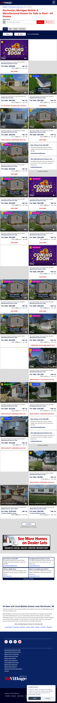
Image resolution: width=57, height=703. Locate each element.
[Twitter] (15, 641)
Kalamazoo (16, 627)
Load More (29, 524)
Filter (7, 34)
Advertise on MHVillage (43, 171)
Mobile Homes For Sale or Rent (16, 6)
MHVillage (5, 6)
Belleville (22, 627)
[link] (8, 66)
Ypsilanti (37, 627)
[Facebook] (10, 641)
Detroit (32, 627)
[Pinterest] (19, 641)
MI (25, 6)
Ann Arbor (43, 627)
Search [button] (41, 22)
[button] (4, 22)
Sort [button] (21, 34)
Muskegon (49, 627)
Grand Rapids (8, 627)
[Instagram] (6, 641)
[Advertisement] (43, 50)
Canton (28, 627)
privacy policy (31, 694)
